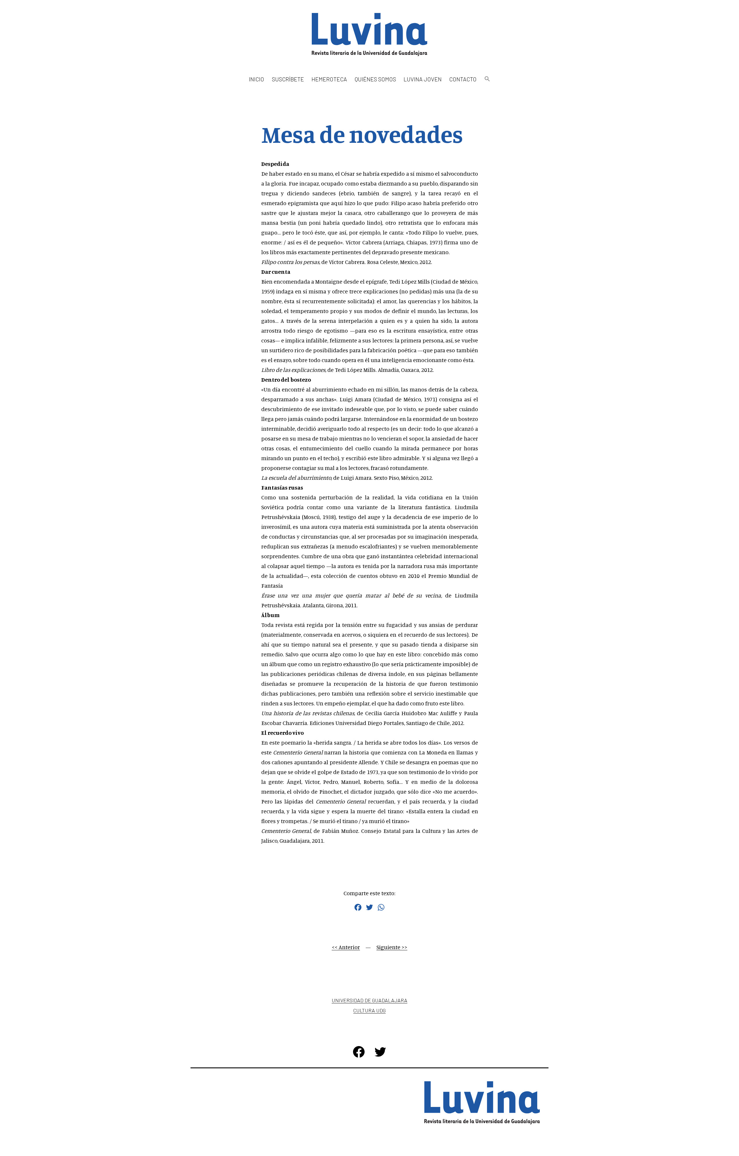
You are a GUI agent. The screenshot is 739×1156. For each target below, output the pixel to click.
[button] (487, 79)
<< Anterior (346, 947)
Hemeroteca (329, 79)
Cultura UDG (369, 1010)
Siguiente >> (391, 947)
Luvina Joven (423, 79)
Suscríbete (288, 79)
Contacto (463, 79)
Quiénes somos (375, 79)
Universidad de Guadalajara (369, 1000)
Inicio (256, 79)
